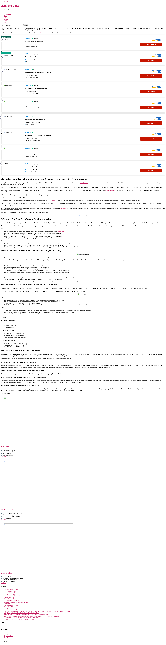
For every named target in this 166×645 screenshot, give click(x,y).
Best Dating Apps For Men (11, 610)
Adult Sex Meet (84, 183)
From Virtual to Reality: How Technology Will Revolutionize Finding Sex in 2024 (26, 614)
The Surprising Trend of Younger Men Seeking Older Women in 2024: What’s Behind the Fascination (31, 616)
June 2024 (7, 639)
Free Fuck (63, 208)
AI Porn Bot (39, 32)
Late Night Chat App (9, 597)
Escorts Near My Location (11, 589)
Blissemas (53, 200)
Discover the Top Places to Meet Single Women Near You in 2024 (22, 617)
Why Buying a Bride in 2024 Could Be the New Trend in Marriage (22, 613)
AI (5, 17)
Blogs (2, 626)
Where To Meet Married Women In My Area (16, 602)
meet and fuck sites (110, 190)
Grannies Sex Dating (9, 594)
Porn (5, 16)
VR (5, 22)
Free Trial (3, 456)
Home (6, 13)
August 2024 (7, 637)
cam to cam (61, 231)
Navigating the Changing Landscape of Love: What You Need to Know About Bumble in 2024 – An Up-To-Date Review (37, 611)
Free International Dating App (12, 605)
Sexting (6, 19)
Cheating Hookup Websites (11, 600)
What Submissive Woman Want (12, 596)
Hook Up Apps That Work (11, 599)
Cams (5, 20)
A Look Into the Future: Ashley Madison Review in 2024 (19, 619)
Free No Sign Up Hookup (11, 592)
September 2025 (8, 633)
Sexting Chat (7, 608)
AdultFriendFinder (7, 510)
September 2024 (8, 636)
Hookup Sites (7, 14)
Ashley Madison (6, 573)
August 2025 (7, 634)
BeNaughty (5, 447)
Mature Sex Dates (9, 606)
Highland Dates (10, 5)
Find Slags (7, 603)
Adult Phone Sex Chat (10, 591)
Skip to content (5, 1)
